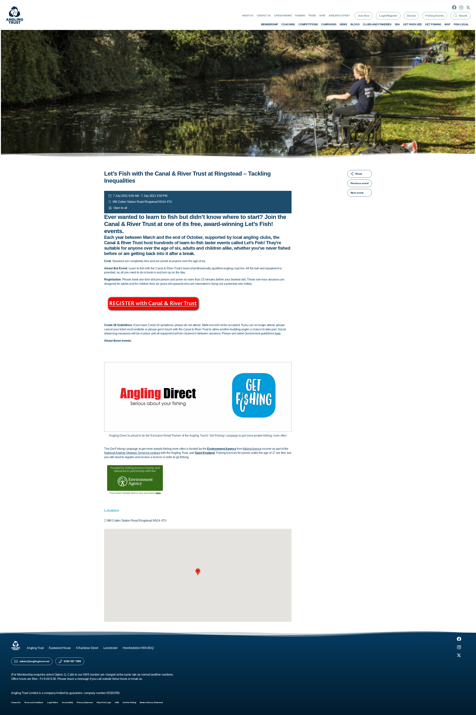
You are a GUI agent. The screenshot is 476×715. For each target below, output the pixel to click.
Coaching (288, 24)
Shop (322, 15)
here (278, 333)
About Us (247, 15)
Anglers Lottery (339, 15)
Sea (397, 24)
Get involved (412, 24)
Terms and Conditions (34, 702)
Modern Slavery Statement (151, 702)
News (343, 24)
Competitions (308, 24)
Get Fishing (433, 24)
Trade (312, 15)
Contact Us (264, 15)
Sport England (205, 452)
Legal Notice (52, 702)
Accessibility (67, 702)
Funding (300, 15)
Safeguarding (283, 15)
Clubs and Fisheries (377, 24)
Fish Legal (461, 24)
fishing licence (252, 448)
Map (447, 24)
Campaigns (328, 24)
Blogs (355, 24)
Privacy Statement (85, 702)
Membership (269, 24)
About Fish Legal (104, 702)
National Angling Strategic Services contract (132, 452)
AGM (117, 702)
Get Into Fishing (129, 702)
